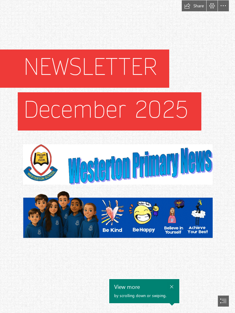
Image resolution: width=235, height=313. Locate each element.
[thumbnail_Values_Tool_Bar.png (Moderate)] (117, 217)
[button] (194, 5)
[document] (117, 156)
